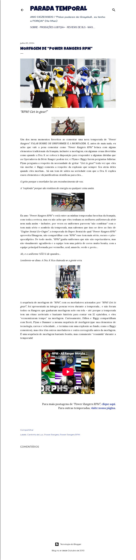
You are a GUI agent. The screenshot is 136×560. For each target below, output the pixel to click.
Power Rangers (51, 434)
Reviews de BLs (76, 27)
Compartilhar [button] (27, 430)
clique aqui (108, 404)
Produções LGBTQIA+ (52, 27)
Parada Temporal (58, 9)
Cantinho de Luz (35, 434)
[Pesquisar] (114, 9)
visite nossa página (103, 408)
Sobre (34, 27)
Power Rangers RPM (70, 434)
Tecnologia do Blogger (70, 544)
